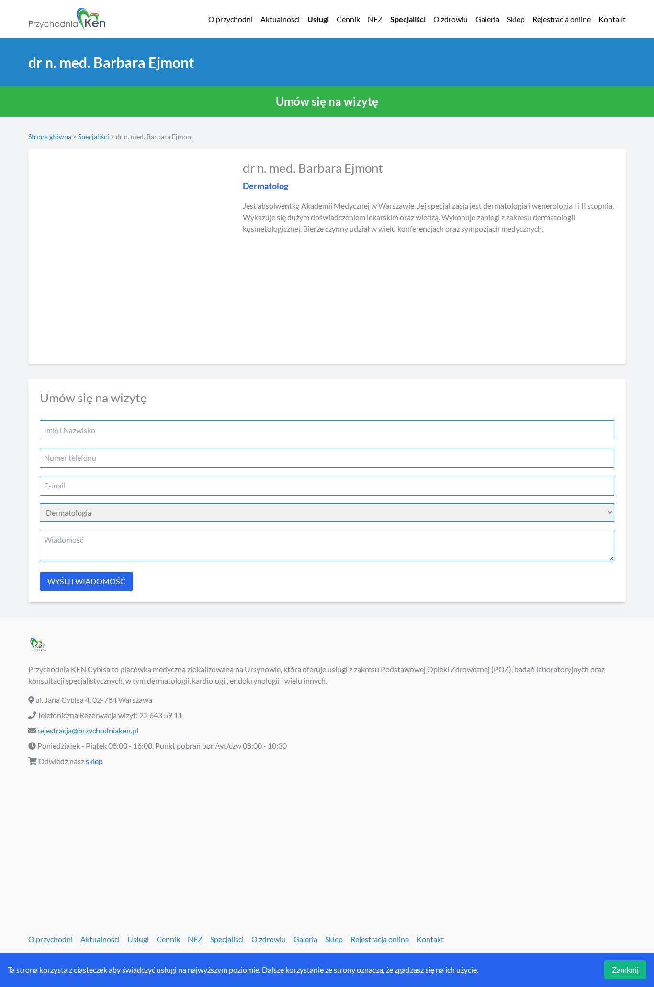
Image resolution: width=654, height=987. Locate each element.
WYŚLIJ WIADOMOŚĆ (86, 581)
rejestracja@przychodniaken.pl (87, 730)
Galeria (487, 18)
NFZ (375, 18)
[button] (327, 101)
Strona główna (49, 137)
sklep (94, 760)
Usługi (318, 18)
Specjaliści (408, 18)
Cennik (348, 18)
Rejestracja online (561, 18)
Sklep (516, 18)
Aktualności (280, 18)
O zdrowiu (450, 18)
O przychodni (230, 18)
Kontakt (612, 18)
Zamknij (625, 969)
